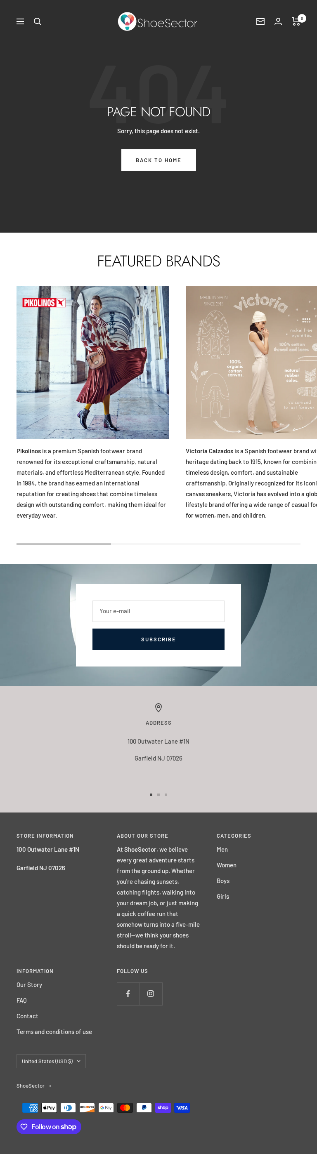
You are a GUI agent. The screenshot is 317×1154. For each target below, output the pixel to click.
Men (222, 849)
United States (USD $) (47, 1061)
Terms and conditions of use (54, 1031)
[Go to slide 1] (151, 795)
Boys (223, 880)
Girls (223, 896)
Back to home (159, 160)
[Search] (37, 21)
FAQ (22, 1000)
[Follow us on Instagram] (151, 993)
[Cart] (296, 21)
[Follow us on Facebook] (128, 993)
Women (227, 865)
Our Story (29, 984)
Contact (27, 1016)
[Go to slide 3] (166, 795)
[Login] (278, 21)
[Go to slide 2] (158, 795)
